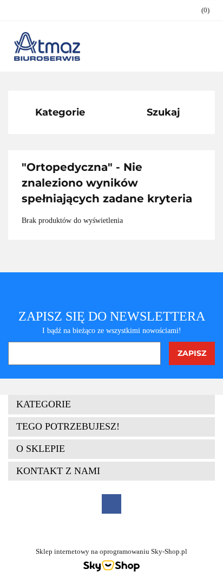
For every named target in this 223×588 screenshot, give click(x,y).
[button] (200, 10)
